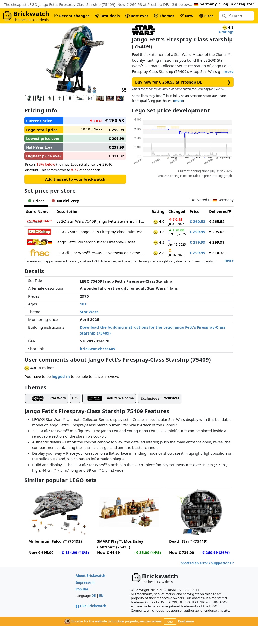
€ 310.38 (217, 252)
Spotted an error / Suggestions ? (207, 563)
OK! (170, 622)
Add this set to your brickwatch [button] (75, 179)
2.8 (161, 252)
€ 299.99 (197, 231)
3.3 (161, 231)
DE (93, 595)
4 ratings (226, 32)
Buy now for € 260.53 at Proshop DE (183, 82)
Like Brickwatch (93, 606)
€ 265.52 (217, 221)
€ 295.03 (217, 231)
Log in (227, 3)
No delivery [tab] (68, 200)
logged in (61, 376)
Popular (82, 589)
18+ (83, 303)
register (246, 3)
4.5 (161, 242)
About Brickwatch (90, 575)
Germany (208, 3)
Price (194, 211)
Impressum (85, 582)
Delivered (218, 211)
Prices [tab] (38, 200)
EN (101, 595)
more (228, 71)
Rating (158, 211)
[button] (124, 90)
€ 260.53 (197, 221)
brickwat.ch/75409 (97, 348)
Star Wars (89, 311)
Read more (186, 621)
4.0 (161, 221)
